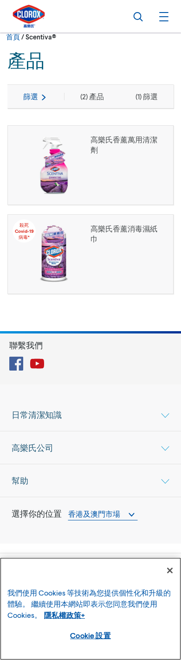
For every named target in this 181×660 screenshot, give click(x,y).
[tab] (90, 414)
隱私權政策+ (64, 614)
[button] (162, 16)
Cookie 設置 (90, 635)
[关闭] (170, 570)
